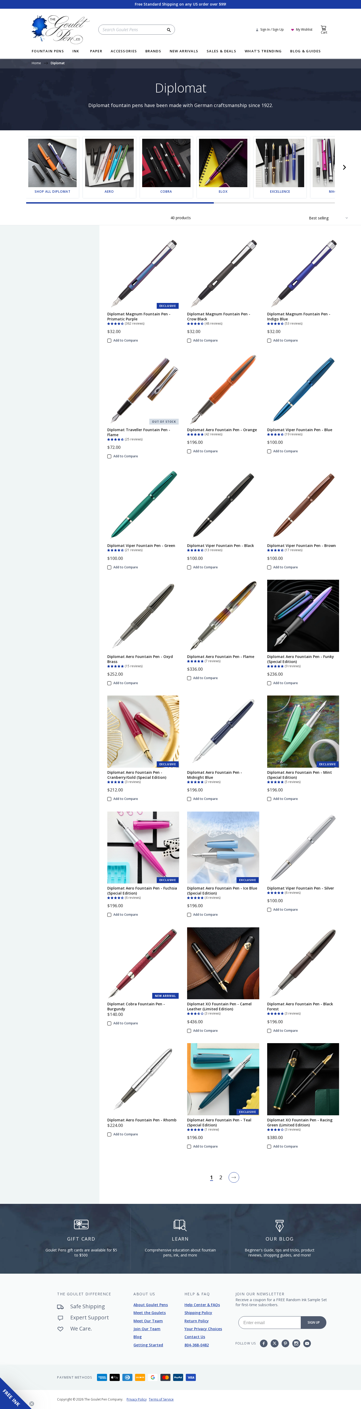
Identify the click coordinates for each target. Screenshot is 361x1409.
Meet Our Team (148, 1320)
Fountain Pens (48, 51)
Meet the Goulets (149, 1312)
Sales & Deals (221, 51)
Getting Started (148, 1344)
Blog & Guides (305, 51)
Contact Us (194, 1336)
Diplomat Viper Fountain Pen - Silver (300, 888)
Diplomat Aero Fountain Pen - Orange (222, 429)
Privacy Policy (137, 1399)
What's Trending (263, 51)
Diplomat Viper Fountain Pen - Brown (301, 545)
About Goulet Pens (150, 1304)
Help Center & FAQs (202, 1304)
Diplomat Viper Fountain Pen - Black (220, 545)
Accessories (124, 51)
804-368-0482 (196, 1344)
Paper (96, 51)
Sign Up (314, 1322)
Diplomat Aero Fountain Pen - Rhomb (142, 1119)
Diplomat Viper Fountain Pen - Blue (299, 429)
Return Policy (196, 1320)
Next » (234, 1177)
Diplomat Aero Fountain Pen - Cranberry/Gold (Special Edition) (136, 775)
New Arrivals (184, 51)
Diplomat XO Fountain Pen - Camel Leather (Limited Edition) (219, 1006)
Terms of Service (161, 1399)
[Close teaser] (31, 1403)
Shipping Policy (198, 1312)
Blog (137, 1336)
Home (36, 63)
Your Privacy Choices (203, 1328)
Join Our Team (146, 1328)
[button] (344, 167)
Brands (153, 51)
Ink (75, 51)
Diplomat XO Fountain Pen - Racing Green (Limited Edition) (299, 1122)
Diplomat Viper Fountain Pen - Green (141, 545)
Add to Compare (125, 340)
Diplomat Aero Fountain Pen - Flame (220, 656)
